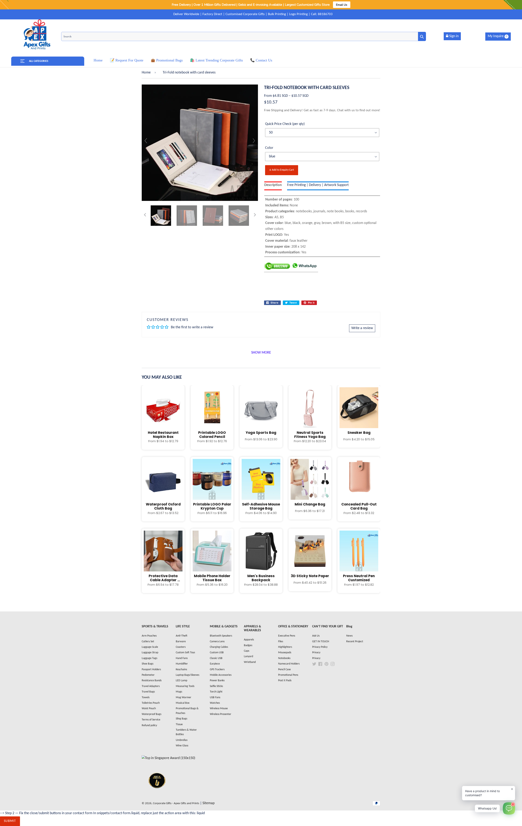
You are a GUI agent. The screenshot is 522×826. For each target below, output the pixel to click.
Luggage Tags (149, 658)
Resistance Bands (151, 680)
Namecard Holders (289, 663)
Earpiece (215, 663)
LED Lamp (181, 680)
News (349, 635)
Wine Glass (182, 745)
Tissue (179, 724)
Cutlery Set (148, 641)
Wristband (250, 662)
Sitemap (208, 803)
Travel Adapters (151, 686)
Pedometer (148, 675)
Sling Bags (181, 718)
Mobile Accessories (220, 675)
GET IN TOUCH (320, 641)
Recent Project (354, 641)
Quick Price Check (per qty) (285, 124)
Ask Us (316, 635)
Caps (246, 650)
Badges (248, 645)
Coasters (181, 647)
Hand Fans (182, 658)
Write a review (362, 328)
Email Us (341, 5)
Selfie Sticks (216, 686)
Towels (145, 697)
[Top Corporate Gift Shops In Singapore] (168, 758)
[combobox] (243, 36)
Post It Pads (284, 680)
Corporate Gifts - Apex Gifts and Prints (176, 803)
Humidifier (182, 663)
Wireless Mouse (219, 708)
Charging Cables (219, 647)
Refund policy (149, 725)
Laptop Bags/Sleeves (187, 675)
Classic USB (216, 658)
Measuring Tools (185, 686)
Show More (261, 353)
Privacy (316, 652)
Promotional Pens (288, 675)
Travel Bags (148, 691)
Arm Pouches (149, 635)
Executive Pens (286, 635)
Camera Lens (217, 641)
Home (146, 73)
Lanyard (248, 656)
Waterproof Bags (151, 714)
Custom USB (217, 652)
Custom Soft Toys (185, 652)
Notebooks (284, 658)
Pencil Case (284, 669)
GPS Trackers (217, 669)
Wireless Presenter (220, 714)
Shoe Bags (147, 663)
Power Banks (217, 680)
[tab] (273, 185)
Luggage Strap (150, 652)
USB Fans (215, 697)
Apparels (249, 639)
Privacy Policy (319, 647)
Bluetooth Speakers (221, 635)
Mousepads (284, 652)
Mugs (179, 691)
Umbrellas (181, 740)
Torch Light (216, 691)
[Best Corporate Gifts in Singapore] (157, 793)
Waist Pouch (149, 708)
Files (280, 641)
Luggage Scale (150, 647)
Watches (215, 703)
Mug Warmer (183, 697)
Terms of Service (151, 719)
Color (269, 148)
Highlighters (285, 647)
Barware (181, 641)
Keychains (181, 669)
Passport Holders (151, 669)
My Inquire (497, 36)
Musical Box (182, 703)
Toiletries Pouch (151, 703)
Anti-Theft (181, 635)
